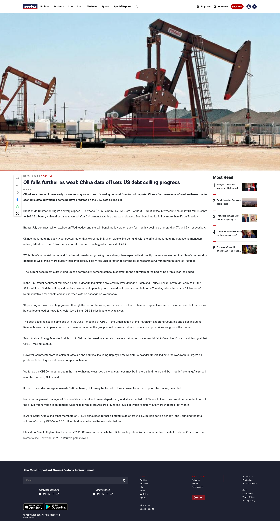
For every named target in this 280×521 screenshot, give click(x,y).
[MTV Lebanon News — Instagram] (44, 494)
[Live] (198, 491)
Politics (44, 6)
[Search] (137, 6)
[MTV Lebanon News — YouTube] (40, 494)
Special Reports (122, 6)
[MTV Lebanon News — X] (49, 494)
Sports (105, 6)
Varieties (92, 6)
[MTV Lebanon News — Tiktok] (57, 494)
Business (59, 6)
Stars (80, 6)
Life (70, 6)
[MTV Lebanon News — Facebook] (53, 494)
